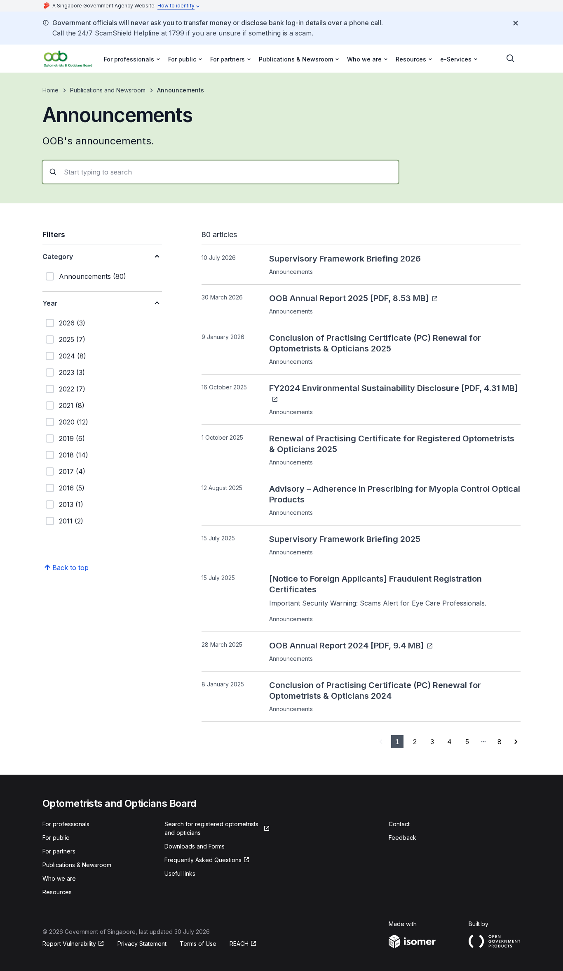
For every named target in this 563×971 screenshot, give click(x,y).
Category (57, 256)
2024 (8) (72, 356)
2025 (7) (72, 339)
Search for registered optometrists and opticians (211, 828)
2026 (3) (72, 323)
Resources (57, 892)
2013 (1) (71, 504)
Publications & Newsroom (76, 864)
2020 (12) (73, 422)
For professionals (65, 823)
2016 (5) (71, 488)
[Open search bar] (511, 58)
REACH (239, 943)
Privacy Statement (142, 943)
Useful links (179, 873)
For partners (58, 851)
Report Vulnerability (69, 943)
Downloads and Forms (194, 846)
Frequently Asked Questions (203, 859)
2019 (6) (72, 438)
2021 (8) (71, 405)
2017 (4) (72, 471)
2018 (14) (73, 455)
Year (50, 303)
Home (50, 90)
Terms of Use (198, 943)
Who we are (59, 878)
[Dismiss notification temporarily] (515, 23)
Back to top (70, 567)
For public (55, 837)
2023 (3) (72, 372)
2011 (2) (71, 521)
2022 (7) (72, 389)
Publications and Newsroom (107, 90)
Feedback (402, 837)
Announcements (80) (92, 276)
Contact (399, 823)
